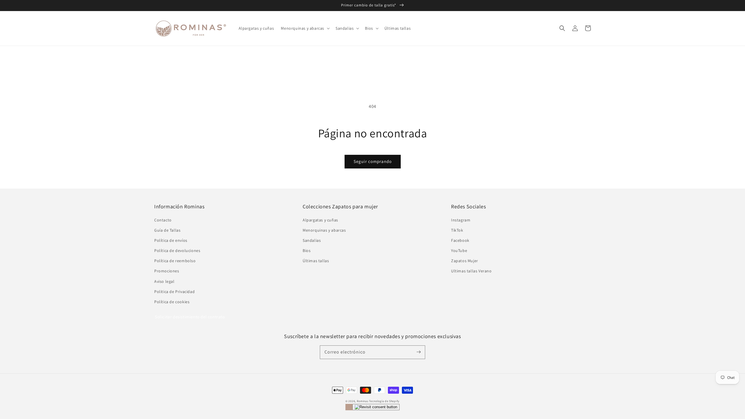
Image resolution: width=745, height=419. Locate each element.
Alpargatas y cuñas (320, 220)
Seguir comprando (373, 161)
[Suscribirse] (418, 352)
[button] (562, 28)
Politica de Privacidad (174, 291)
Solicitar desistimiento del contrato (190, 316)
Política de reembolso (175, 260)
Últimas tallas (316, 260)
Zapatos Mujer (464, 260)
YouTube (459, 250)
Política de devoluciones (177, 250)
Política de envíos (170, 240)
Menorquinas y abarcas (324, 230)
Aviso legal (164, 281)
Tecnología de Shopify (384, 401)
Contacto (163, 220)
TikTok (457, 230)
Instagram (460, 220)
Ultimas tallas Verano (471, 271)
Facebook (460, 240)
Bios (307, 250)
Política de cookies (171, 301)
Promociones (166, 271)
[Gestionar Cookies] (376, 407)
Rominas (362, 401)
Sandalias (312, 240)
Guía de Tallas (167, 230)
